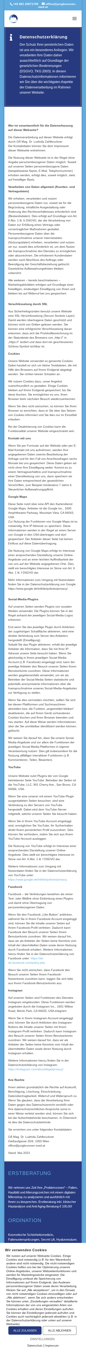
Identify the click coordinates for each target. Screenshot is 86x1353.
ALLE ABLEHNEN (59, 1330)
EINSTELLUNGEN (42, 1339)
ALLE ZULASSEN (25, 1330)
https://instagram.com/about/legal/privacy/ (35, 1069)
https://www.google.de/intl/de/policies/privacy (37, 879)
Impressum (52, 1345)
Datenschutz (35, 1345)
